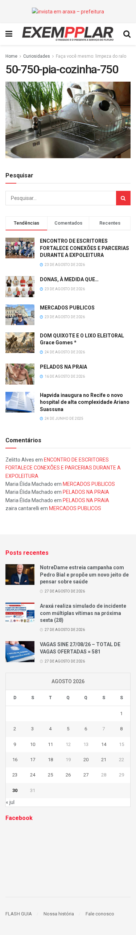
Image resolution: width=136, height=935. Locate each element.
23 (14, 775)
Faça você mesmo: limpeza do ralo (91, 56)
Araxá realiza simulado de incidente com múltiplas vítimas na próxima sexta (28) (83, 613)
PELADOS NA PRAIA (63, 367)
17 (32, 759)
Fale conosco (100, 913)
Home (11, 56)
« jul (10, 802)
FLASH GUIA (18, 913)
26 (68, 775)
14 (103, 744)
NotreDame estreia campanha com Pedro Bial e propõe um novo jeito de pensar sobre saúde (84, 575)
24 (32, 775)
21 (103, 759)
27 (85, 775)
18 (50, 759)
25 (50, 775)
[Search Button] (123, 198)
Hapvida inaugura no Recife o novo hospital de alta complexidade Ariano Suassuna (84, 402)
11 (50, 744)
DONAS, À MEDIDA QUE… (69, 279)
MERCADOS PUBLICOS (67, 308)
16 (14, 759)
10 (32, 744)
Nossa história (59, 913)
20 (85, 759)
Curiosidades (36, 56)
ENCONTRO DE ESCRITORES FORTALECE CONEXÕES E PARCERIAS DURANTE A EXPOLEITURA (84, 248)
